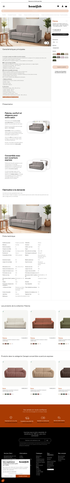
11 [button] (35, 42)
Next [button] (47, 43)
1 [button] (15, 42)
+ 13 (12, 394)
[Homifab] (35, 6)
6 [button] (25, 42)
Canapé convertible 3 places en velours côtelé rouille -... (38, 340)
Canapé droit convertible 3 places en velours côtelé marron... (38, 391)
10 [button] (33, 42)
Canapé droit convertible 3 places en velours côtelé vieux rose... (10, 391)
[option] (25, 32)
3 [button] (19, 42)
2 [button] (17, 42)
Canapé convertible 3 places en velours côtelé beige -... (11, 340)
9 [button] (31, 42)
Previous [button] (45, 43)
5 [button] (23, 42)
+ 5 (12, 343)
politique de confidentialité (24, 445)
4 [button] (21, 42)
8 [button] (29, 42)
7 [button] (27, 42)
